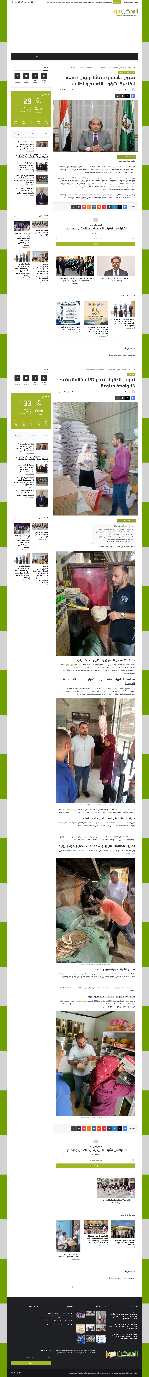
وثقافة (53, 1324)
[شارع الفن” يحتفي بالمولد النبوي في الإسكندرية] (40, 224)
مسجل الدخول (122, 355)
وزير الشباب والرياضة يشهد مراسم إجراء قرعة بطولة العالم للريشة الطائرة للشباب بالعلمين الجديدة (22, 239)
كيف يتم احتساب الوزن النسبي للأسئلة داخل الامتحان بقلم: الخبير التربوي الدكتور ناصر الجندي (24, 145)
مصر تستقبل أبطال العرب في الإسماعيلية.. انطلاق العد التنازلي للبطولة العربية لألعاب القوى (24, 179)
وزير (47, 1324)
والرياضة (60, 1324)
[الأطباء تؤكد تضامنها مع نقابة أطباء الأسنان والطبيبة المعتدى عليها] (42, 196)
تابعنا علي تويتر (34, 1306)
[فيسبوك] (133, 96)
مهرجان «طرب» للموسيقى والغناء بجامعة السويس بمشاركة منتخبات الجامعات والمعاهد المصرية (98, 330)
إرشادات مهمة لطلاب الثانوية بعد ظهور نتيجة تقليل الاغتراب (68, 328)
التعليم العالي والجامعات (119, 67)
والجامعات (69, 1324)
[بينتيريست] (104, 207)
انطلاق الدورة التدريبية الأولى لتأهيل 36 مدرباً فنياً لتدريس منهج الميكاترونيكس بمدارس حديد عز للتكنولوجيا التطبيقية (40, 272)
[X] (127, 96)
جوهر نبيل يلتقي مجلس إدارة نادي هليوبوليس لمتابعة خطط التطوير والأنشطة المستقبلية (25, 166)
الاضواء (70, 1313)
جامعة (64, 1317)
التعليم (63, 1313)
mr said (129, 90)
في (60, 1320)
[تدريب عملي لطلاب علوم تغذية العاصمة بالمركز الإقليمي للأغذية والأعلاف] (91, 1338)
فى (65, 1320)
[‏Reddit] (99, 207)
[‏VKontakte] (94, 207)
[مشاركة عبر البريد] (122, 96)
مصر (54, 1320)
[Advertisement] (74, 37)
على (46, 1317)
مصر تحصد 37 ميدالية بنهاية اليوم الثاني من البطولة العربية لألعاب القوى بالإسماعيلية (32, 155)
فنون (70, 1320)
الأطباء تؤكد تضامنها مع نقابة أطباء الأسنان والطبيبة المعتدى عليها (25, 190)
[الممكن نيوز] (125, 12)
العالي (49, 1313)
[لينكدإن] (114, 207)
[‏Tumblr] (109, 207)
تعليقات (18, 133)
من (49, 1320)
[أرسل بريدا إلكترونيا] (125, 90)
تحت (70, 1317)
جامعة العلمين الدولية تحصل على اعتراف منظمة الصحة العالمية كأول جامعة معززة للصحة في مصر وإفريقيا (123, 322)
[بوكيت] (84, 207)
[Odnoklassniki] (89, 207)
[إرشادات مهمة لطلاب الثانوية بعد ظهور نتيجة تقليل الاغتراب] (68, 313)
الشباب (56, 1313)
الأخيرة (31, 133)
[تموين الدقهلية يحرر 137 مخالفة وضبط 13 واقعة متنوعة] (101, 1317)
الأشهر (44, 133)
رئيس (58, 1317)
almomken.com (105, 1373)
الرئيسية (131, 67)
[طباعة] (117, 96)
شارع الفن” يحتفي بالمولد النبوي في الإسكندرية (41, 232)
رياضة (52, 1317)
